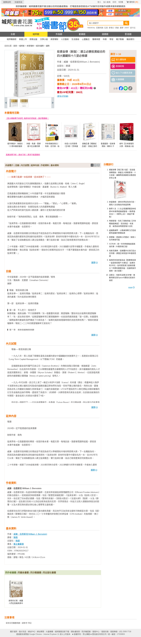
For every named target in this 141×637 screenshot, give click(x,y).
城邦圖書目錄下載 (62, 632)
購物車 (133, 2)
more (130, 287)
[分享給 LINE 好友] (126, 89)
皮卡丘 (132, 28)
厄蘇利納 (99, 28)
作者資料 (45, 165)
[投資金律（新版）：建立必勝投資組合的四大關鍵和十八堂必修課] (14, 107)
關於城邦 (13, 632)
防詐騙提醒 (86, 632)
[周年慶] (70, 16)
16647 (126, 28)
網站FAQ (31, 632)
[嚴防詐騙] (70, 8)
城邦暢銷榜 (11, 39)
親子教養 (120, 39)
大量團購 (49, 632)
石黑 (106, 28)
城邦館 (36, 34)
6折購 (120, 2)
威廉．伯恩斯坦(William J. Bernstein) (82, 62)
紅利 (114, 2)
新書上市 (23, 39)
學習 (111, 39)
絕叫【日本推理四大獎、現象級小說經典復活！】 (126, 146)
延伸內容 (35, 165)
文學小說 (44, 39)
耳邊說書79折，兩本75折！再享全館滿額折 (23, 155)
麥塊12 (111, 28)
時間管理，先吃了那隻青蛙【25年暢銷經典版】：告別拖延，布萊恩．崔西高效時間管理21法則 (122, 223)
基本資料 (55, 165)
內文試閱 (25, 165)
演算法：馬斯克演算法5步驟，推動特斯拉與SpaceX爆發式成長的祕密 (122, 277)
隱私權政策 (75, 632)
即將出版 (33, 39)
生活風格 (75, 39)
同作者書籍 (10, 572)
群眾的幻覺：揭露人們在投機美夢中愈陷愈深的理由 (16, 603)
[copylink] (130, 89)
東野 (121, 28)
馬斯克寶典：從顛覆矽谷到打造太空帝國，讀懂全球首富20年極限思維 (122, 253)
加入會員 (106, 2)
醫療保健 (96, 39)
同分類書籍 (35, 572)
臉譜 (68, 66)
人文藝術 (65, 39)
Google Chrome (35, 634)
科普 (105, 39)
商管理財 (54, 39)
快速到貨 (18, 2)
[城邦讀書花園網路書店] (16, 31)
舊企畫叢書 (18, 544)
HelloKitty (91, 28)
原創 (117, 28)
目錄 (17, 165)
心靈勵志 (86, 39)
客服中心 (96, 632)
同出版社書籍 (49, 572)
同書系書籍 (23, 572)
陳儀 (15, 537)
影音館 (128, 34)
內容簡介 (9, 165)
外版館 (59, 34)
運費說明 (7, 2)
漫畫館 (105, 34)
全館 (13, 34)
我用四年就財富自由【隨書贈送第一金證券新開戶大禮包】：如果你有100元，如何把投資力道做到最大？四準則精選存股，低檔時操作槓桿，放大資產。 (122, 265)
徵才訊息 (22, 632)
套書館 (82, 34)
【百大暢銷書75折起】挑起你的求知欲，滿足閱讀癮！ (27, 118)
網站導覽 (40, 632)
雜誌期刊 (130, 39)
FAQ (29, 623)
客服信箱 (105, 632)
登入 (99, 2)
